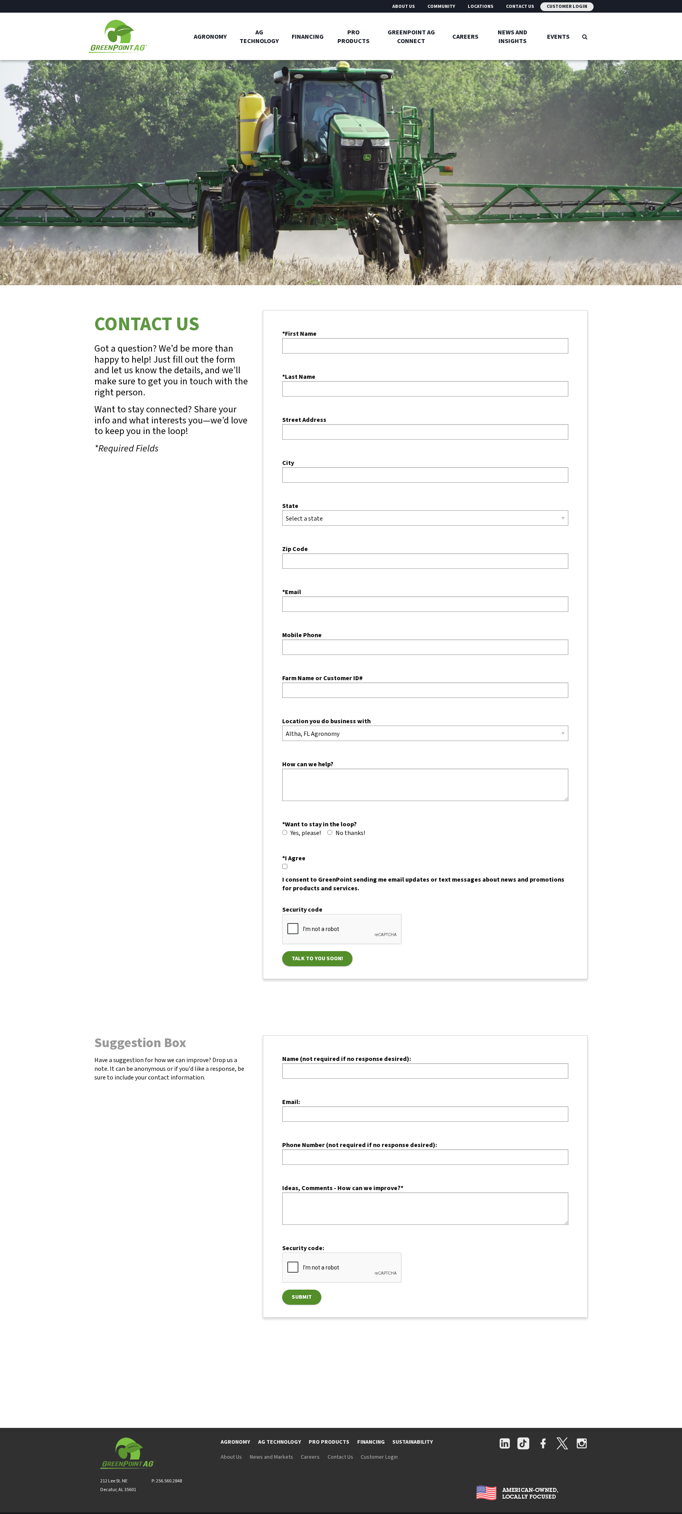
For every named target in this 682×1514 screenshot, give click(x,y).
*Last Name (298, 376)
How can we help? (308, 764)
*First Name (299, 333)
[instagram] (582, 1444)
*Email (291, 592)
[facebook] (543, 1444)
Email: (291, 1102)
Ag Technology (259, 36)
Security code (302, 909)
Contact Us (520, 6)
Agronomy (210, 36)
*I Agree (293, 858)
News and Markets (271, 1457)
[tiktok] (523, 1444)
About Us (403, 6)
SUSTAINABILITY (412, 1442)
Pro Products (353, 36)
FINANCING (371, 1442)
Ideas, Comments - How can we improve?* (342, 1188)
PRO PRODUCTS (329, 1442)
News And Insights (512, 36)
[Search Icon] (584, 36)
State (290, 506)
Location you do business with (326, 721)
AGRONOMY (235, 1442)
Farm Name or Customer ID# (322, 678)
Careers (465, 36)
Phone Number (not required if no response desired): (359, 1145)
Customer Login (567, 6)
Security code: (303, 1248)
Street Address (304, 420)
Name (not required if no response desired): (346, 1059)
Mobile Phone (302, 635)
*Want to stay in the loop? (319, 824)
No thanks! (350, 833)
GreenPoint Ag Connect (411, 36)
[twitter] (562, 1444)
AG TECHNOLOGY (279, 1442)
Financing (308, 36)
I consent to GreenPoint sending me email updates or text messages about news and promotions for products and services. (423, 884)
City (288, 463)
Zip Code (295, 549)
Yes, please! (305, 833)
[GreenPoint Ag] (137, 36)
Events (558, 36)
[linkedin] (505, 1444)
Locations (480, 6)
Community (441, 6)
